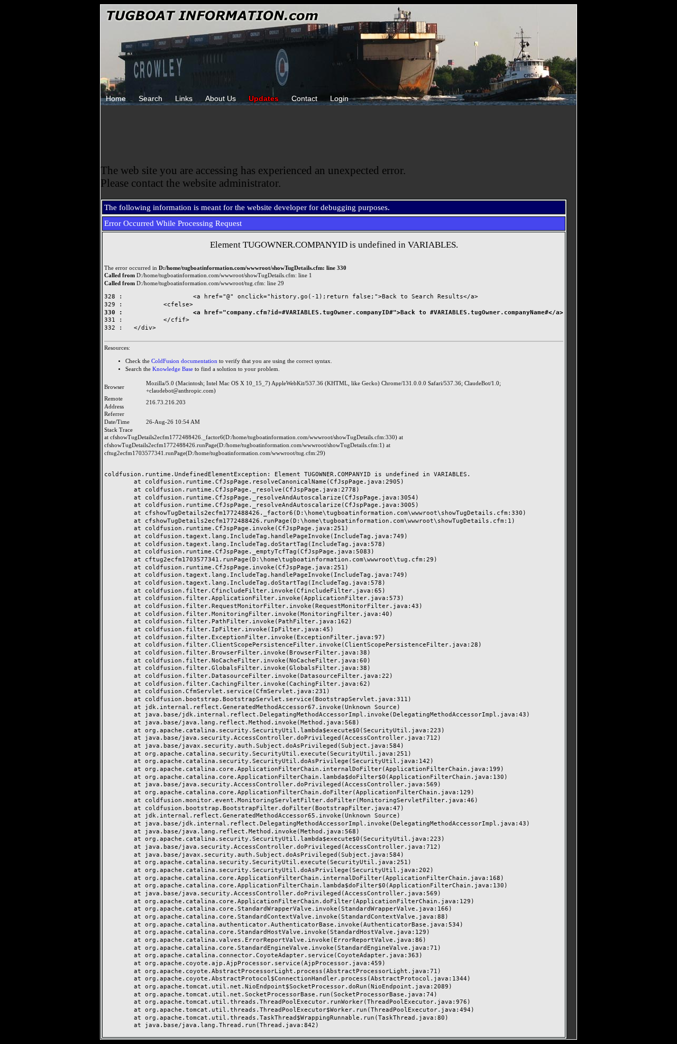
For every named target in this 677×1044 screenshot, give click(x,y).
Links (184, 98)
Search (150, 98)
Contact (304, 98)
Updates (264, 98)
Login (339, 98)
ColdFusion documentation (184, 361)
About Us (220, 98)
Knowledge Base (172, 369)
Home (116, 98)
